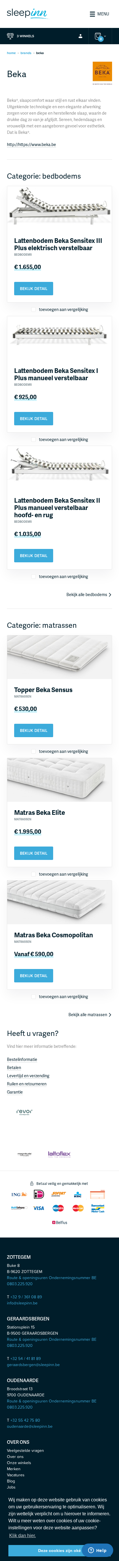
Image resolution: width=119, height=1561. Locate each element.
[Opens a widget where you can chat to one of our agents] (97, 1551)
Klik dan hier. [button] (22, 1535)
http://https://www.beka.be (31, 144)
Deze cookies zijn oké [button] (59, 1550)
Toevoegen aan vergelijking (63, 309)
